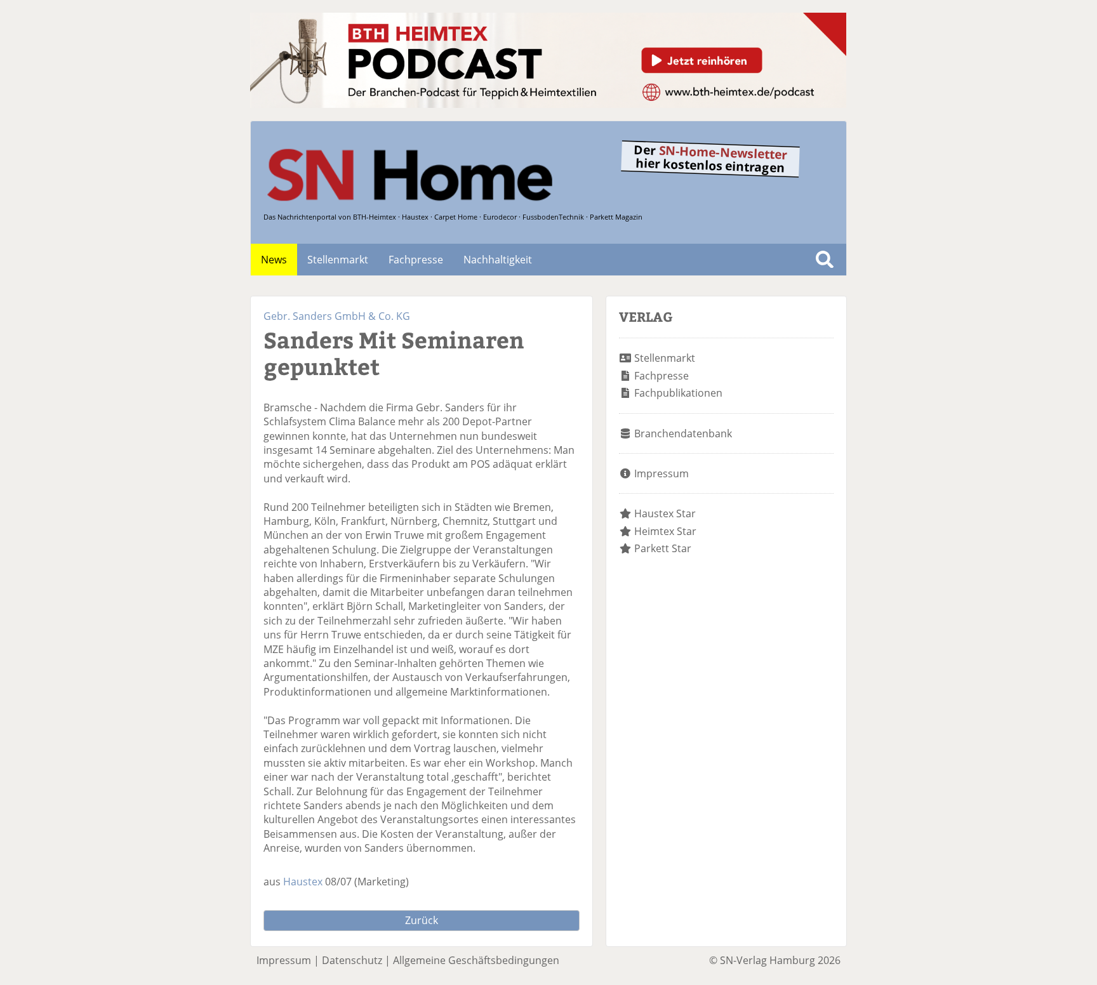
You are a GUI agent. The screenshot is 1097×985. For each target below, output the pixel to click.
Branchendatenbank (683, 433)
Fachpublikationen (678, 393)
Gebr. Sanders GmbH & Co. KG (336, 316)
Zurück (421, 920)
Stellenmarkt (337, 260)
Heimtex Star (665, 531)
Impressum (661, 473)
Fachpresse (416, 260)
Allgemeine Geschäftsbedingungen (476, 960)
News (274, 260)
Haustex (302, 882)
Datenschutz (352, 960)
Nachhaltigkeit (497, 260)
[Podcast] (548, 104)
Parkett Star (662, 548)
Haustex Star (665, 513)
